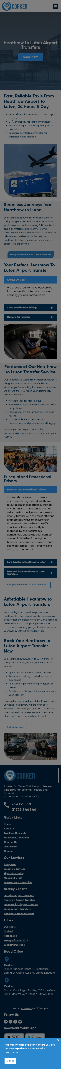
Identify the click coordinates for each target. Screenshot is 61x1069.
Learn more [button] (11, 1052)
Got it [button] (10, 1061)
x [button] (58, 1040)
